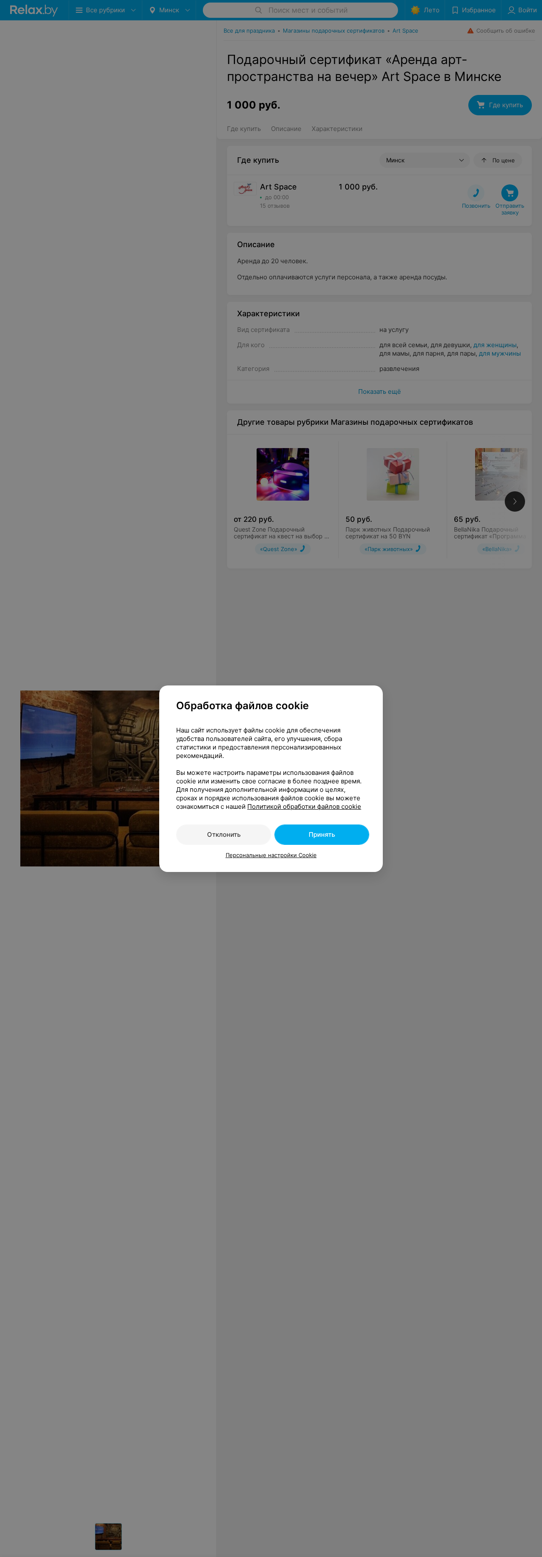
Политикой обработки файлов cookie (304, 806)
